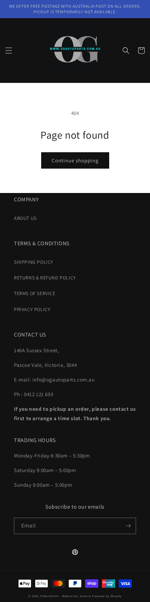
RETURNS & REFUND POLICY (45, 278)
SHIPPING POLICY (33, 262)
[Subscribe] (128, 526)
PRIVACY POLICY (32, 309)
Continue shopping (75, 160)
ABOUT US (25, 218)
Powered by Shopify (107, 596)
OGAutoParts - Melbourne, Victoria (65, 596)
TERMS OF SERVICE (34, 293)
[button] (8, 50)
